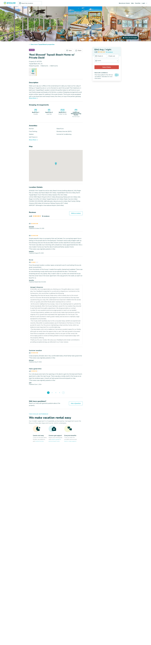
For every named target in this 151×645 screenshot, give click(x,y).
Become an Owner (124, 3)
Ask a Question (76, 403)
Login (143, 3)
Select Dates (106, 67)
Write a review (76, 213)
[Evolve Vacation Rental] (10, 4)
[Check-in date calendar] (96, 56)
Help (132, 3)
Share (79, 50)
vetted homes (39, 441)
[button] (106, 60)
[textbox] (30, 3)
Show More (32, 98)
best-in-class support (70, 441)
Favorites (137, 3)
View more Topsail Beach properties (43, 44)
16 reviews (109, 52)
